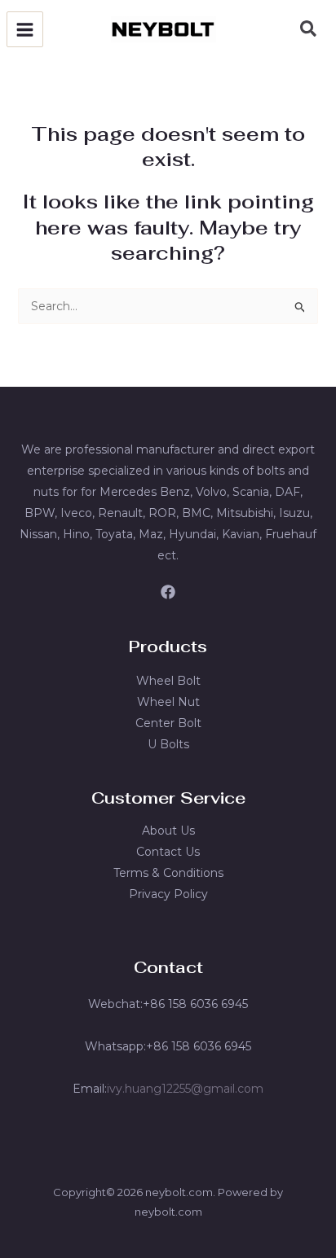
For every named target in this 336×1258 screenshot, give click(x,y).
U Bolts (168, 744)
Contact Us (168, 851)
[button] (309, 31)
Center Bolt (168, 723)
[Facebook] (168, 592)
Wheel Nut (168, 702)
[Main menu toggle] (25, 29)
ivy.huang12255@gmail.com (185, 1088)
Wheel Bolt (168, 680)
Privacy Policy (168, 894)
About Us (168, 830)
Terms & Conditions (168, 873)
